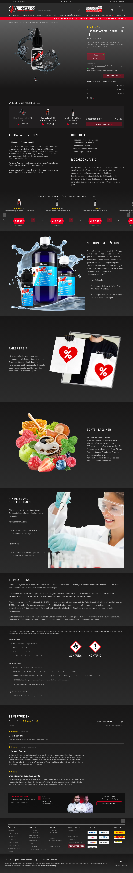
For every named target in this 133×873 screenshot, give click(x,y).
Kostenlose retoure (117, 1)
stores (110, 6)
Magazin (11, 851)
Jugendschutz (13, 842)
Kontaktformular (54, 846)
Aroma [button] (93, 15)
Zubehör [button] (70, 15)
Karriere (121, 6)
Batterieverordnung (75, 842)
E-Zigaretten (12, 839)
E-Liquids (11, 836)
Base (11, 165)
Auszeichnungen (14, 848)
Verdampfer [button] (62, 15)
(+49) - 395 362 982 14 (56, 840)
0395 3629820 (53, 832)
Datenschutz (72, 839)
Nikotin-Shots (27, 165)
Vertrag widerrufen (76, 846)
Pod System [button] (39, 15)
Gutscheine (33, 846)
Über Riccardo (13, 833)
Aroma (20, 163)
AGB (69, 833)
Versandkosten (101, 66)
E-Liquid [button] (86, 15)
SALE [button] (113, 15)
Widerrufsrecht (73, 836)
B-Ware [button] (119, 15)
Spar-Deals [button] (16, 15)
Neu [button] (10, 15)
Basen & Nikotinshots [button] (103, 15)
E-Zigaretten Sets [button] (28, 15)
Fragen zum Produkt (109, 803)
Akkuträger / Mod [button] (50, 15)
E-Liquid (36, 172)
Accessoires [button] (78, 15)
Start (10, 22)
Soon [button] (124, 15)
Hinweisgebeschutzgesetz (38, 849)
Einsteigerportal (13, 845)
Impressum (72, 830)
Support (32, 843)
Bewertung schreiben (104, 721)
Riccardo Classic (27, 142)
